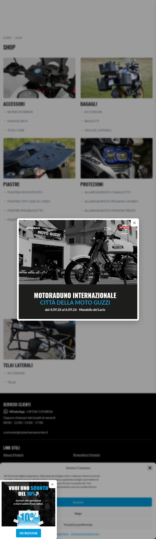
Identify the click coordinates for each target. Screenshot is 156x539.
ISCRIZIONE (29, 533)
